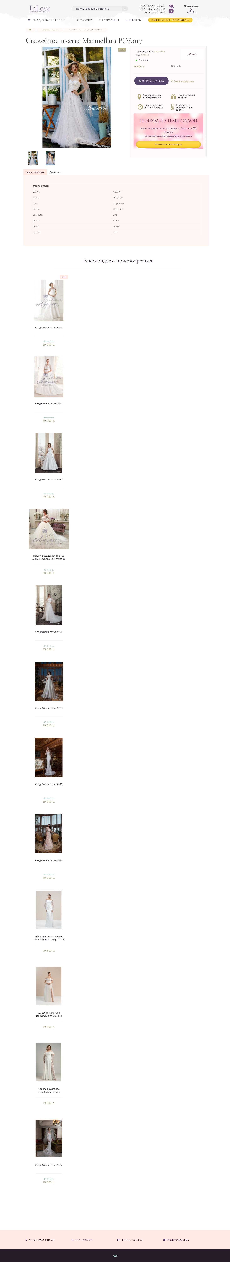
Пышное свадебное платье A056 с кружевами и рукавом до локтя (48, 558)
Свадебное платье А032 (48, 479)
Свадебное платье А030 (48, 708)
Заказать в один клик (184, 81)
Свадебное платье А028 (48, 860)
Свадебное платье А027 (48, 1164)
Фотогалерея (109, 20)
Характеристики (35, 172)
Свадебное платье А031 (48, 631)
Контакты (133, 20)
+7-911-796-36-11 (83, 1240)
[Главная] (30, 29)
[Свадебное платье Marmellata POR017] (33, 158)
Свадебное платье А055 (48, 403)
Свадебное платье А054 (48, 327)
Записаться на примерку (170, 20)
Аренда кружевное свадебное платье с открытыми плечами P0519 (48, 1092)
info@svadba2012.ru (178, 1240)
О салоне (84, 20)
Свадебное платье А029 (48, 784)
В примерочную (153, 81)
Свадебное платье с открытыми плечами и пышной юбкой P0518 (49, 1015)
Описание (55, 172)
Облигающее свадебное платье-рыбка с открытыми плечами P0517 (49, 939)
